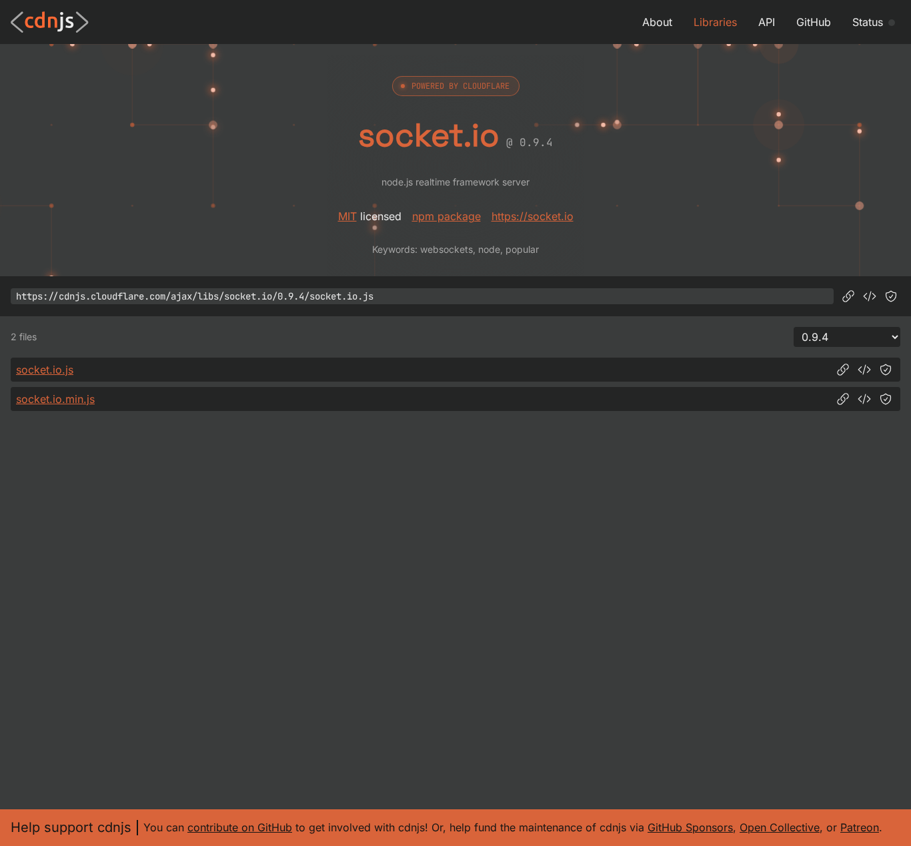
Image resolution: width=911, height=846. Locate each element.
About (657, 22)
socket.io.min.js (55, 399)
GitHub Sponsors (690, 827)
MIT (347, 216)
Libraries (715, 22)
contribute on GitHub (239, 827)
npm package (446, 216)
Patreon (859, 827)
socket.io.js (44, 370)
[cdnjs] (50, 22)
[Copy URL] (848, 296)
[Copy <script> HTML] (869, 296)
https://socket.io (533, 216)
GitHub (813, 22)
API (766, 22)
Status (867, 22)
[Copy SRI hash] (891, 296)
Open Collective (780, 827)
